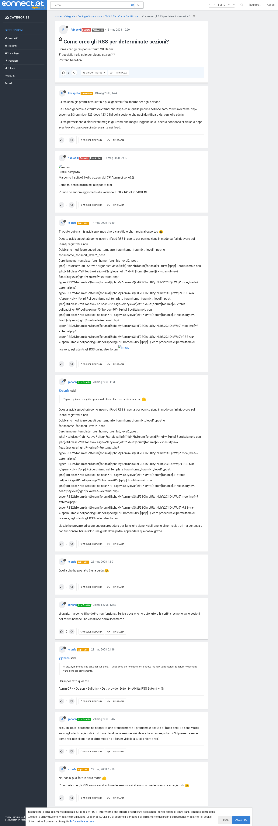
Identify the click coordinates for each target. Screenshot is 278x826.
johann (72, 382)
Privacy (8, 817)
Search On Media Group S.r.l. (23, 820)
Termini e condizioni (21, 817)
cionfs (72, 222)
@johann (64, 658)
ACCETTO (241, 819)
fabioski (76, 29)
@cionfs (64, 390)
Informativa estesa (82, 821)
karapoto (74, 93)
